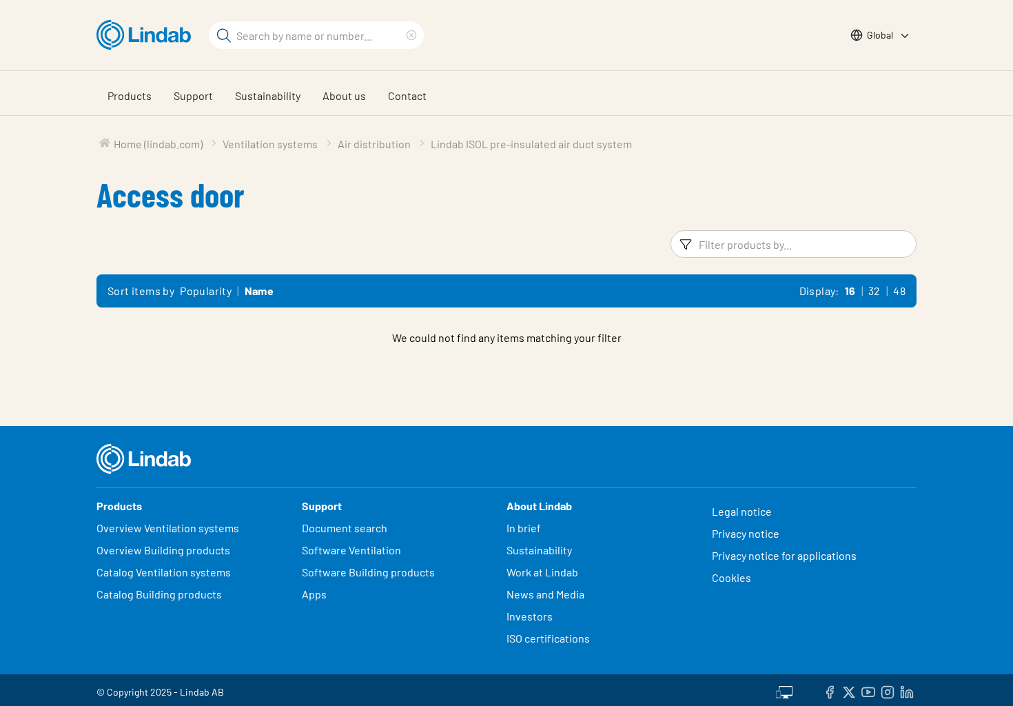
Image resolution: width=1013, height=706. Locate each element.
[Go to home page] (147, 35)
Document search (344, 527)
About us (344, 95)
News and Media (545, 594)
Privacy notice (745, 533)
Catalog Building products (159, 594)
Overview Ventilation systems (167, 527)
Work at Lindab (542, 571)
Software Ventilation (351, 549)
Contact (407, 95)
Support (193, 95)
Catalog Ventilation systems (163, 571)
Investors (529, 616)
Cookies (731, 577)
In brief (524, 527)
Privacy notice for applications (784, 555)
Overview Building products (163, 549)
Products (130, 95)
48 (899, 290)
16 (850, 290)
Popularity (206, 290)
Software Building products (368, 571)
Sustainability (267, 95)
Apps (314, 594)
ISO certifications (548, 638)
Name (259, 290)
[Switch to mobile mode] (784, 690)
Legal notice (742, 511)
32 (874, 290)
